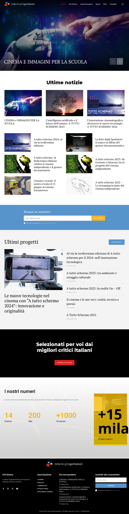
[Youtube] (17, 489)
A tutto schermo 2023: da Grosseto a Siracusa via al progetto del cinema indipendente (109, 163)
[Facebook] (3, 489)
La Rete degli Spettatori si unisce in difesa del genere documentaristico (109, 142)
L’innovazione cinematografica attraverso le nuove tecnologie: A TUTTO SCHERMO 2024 (105, 123)
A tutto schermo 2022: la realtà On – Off (93, 288)
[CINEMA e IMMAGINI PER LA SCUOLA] (64, 35)
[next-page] (120, 61)
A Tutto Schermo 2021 (81, 315)
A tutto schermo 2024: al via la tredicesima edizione (48, 142)
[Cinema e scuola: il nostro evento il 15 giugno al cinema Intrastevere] (17, 185)
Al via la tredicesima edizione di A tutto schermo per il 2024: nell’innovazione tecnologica (93, 257)
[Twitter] (12, 489)
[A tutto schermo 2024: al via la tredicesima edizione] (17, 142)
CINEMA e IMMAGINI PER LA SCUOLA (45, 61)
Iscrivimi (111, 485)
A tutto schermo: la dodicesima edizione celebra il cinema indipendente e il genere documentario (48, 164)
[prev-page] (113, 61)
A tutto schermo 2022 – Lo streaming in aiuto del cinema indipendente (109, 185)
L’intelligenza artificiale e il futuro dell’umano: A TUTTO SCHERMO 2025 (62, 123)
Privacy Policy (115, 490)
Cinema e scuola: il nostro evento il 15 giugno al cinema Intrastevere (45, 185)
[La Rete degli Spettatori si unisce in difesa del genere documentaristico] (79, 142)
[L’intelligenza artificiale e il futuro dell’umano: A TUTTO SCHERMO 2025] (64, 103)
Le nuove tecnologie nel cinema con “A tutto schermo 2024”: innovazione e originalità (31, 303)
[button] (123, 4)
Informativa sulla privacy (48, 223)
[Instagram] (8, 489)
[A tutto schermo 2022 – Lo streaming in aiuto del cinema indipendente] (79, 185)
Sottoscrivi (98, 218)
